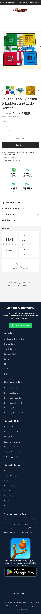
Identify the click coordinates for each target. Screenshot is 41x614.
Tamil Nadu (8, 481)
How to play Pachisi (11, 393)
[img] (9, 244)
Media (6, 359)
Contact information (21, 609)
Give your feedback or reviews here (18, 532)
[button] (4, 9)
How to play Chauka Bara (13, 398)
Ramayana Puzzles (10, 354)
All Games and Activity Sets (14, 339)
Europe (7, 506)
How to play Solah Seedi (13, 403)
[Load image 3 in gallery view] (31, 90)
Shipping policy (32, 606)
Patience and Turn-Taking (13, 447)
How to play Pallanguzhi (12, 408)
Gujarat (7, 491)
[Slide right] (38, 90)
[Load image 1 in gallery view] (10, 90)
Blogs (6, 364)
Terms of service (21, 606)
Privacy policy (10, 606)
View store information (12, 160)
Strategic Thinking (10, 437)
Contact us (8, 369)
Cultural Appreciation (12, 457)
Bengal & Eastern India (12, 486)
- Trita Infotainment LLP (22, 602)
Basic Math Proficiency (12, 442)
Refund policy (35, 602)
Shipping (4, 116)
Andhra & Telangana (11, 476)
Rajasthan (7, 501)
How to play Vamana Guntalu (14, 413)
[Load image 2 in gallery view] (20, 90)
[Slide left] (2, 90)
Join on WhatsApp (22, 325)
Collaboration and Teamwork (14, 452)
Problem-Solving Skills (12, 432)
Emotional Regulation (11, 427)
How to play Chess (11, 388)
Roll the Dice (11, 602)
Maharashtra (8, 496)
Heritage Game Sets (11, 344)
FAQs (6, 374)
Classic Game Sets (11, 349)
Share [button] (6, 121)
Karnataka (7, 471)
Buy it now (20, 145)
